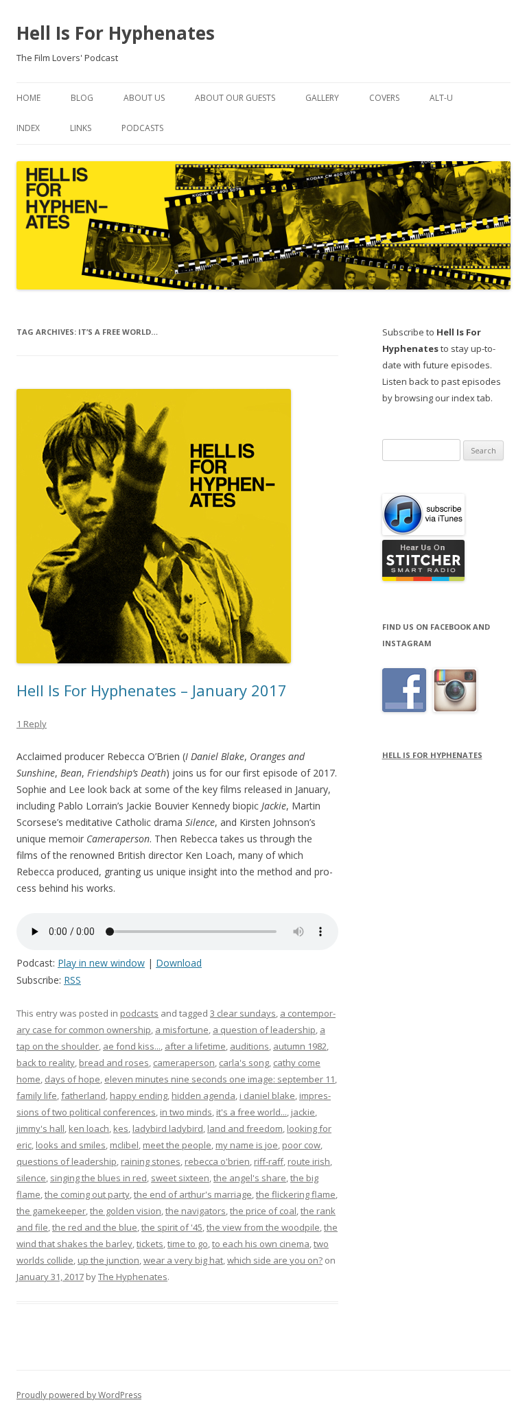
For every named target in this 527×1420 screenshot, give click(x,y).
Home (28, 98)
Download (179, 962)
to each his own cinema (260, 1244)
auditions (249, 1046)
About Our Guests (235, 98)
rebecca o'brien (217, 1161)
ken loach (89, 1128)
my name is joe (246, 1145)
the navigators (195, 1211)
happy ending (138, 1095)
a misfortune (182, 1029)
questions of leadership (66, 1161)
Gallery (322, 98)
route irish (309, 1161)
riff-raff (268, 1161)
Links (80, 128)
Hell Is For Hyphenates (115, 33)
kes (120, 1128)
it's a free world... (251, 1112)
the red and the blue (94, 1227)
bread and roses (114, 1062)
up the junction (108, 1260)
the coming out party (87, 1194)
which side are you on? (275, 1260)
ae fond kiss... (132, 1046)
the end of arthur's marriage (193, 1194)
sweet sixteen (180, 1178)
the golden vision (125, 1211)
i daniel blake (267, 1095)
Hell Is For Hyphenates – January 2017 (151, 690)
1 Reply (31, 724)
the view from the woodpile (263, 1227)
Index (28, 128)
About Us (144, 98)
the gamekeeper (51, 1211)
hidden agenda (203, 1095)
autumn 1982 (300, 1046)
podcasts (139, 1013)
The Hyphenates (132, 1276)
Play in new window (101, 962)
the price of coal (263, 1211)
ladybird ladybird (167, 1128)
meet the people (177, 1145)
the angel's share (249, 1178)
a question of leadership (264, 1029)
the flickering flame (296, 1194)
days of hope (72, 1079)
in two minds (186, 1112)
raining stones (150, 1161)
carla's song (244, 1062)
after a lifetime (195, 1046)
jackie (303, 1112)
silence (31, 1178)
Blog (82, 98)
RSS (72, 979)
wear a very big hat (183, 1260)
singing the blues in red (98, 1178)
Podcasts (142, 128)
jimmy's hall (40, 1128)
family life (36, 1095)
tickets (150, 1244)
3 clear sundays (243, 1013)
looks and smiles (71, 1145)
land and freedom (245, 1128)
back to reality (45, 1062)
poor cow (301, 1145)
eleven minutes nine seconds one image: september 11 (219, 1079)
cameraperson (184, 1062)
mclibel (124, 1145)
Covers (384, 98)
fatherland (83, 1095)
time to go (187, 1244)
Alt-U (441, 98)
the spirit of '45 (171, 1227)
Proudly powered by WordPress (78, 1395)
